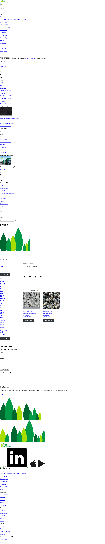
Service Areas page (30, 58)
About (1, 508)
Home (1, 259)
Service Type (3, 16)
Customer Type (3, 38)
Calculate (6, 369)
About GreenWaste (4, 183)
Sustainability (3, 136)
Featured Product (4, 106)
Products (2, 80)
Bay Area (27, 266)
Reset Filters (5, 338)
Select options (28, 320)
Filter (2, 266)
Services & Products (5, 468)
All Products (5, 274)
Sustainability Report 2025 (6, 155)
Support (2, 523)
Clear (2, 280)
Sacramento (34, 266)
